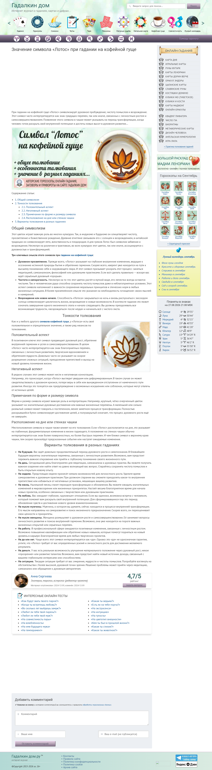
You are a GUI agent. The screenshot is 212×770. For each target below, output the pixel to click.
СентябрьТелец (178, 193)
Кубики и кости (175, 101)
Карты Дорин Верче (176, 76)
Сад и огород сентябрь (174, 285)
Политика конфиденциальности (82, 761)
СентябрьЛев (178, 208)
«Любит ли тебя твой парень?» (38, 612)
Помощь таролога (188, 38)
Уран (164, 338)
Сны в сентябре (170, 289)
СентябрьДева (192, 208)
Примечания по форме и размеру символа (49, 214)
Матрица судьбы (123, 31)
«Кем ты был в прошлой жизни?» (110, 622)
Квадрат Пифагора (176, 116)
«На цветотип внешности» (106, 619)
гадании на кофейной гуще (77, 255)
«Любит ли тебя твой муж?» (37, 615)
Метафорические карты (179, 128)
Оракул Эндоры (174, 80)
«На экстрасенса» (101, 608)
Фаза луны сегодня (172, 262)
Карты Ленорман (175, 72)
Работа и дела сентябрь (175, 278)
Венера (166, 323)
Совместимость (175, 31)
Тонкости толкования (28, 203)
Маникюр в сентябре (173, 274)
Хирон (165, 350)
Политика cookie (73, 764)
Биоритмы (171, 124)
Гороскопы (37, 31)
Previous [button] (9, 21)
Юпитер (166, 330)
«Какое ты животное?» (104, 630)
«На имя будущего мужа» (35, 626)
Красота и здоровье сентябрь (178, 266)
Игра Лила (171, 141)
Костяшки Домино (176, 93)
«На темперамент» (31, 630)
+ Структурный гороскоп (178, 243)
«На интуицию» (100, 612)
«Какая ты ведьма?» (102, 601)
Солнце (166, 311)
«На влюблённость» (32, 622)
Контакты (68, 756)
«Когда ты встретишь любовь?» (39, 604)
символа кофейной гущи (54, 321)
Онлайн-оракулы (175, 109)
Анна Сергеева (41, 576)
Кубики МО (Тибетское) (179, 97)
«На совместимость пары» (36, 619)
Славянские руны (175, 88)
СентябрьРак (165, 208)
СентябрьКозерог (165, 237)
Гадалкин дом (31, 5)
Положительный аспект (37, 207)
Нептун (166, 342)
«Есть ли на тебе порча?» (105, 604)
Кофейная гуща (158, 31)
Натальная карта (141, 31)
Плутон (166, 346)
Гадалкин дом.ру (26, 756)
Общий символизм (27, 199)
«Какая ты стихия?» (102, 626)
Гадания (20, 31)
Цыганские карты (175, 84)
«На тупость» (98, 615)
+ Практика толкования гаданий (178, 146)
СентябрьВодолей (178, 237)
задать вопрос (134, 585)
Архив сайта (70, 767)
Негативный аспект (35, 210)
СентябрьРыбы (192, 237)
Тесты (72, 31)
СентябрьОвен (165, 193)
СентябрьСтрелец (192, 222)
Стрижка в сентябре (173, 270)
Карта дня (171, 59)
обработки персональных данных (97, 704)
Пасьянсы (106, 31)
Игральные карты (175, 64)
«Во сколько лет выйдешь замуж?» (41, 608)
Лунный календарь (193, 31)
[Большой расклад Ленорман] (179, 162)
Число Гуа (171, 120)
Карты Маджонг (174, 105)
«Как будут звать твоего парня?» (40, 601)
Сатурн (166, 334)
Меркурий (167, 319)
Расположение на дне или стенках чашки (48, 218)
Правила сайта (71, 758)
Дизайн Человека (175, 132)
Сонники (54, 31)
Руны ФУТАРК (173, 68)
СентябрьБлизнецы (192, 193)
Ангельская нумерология (180, 136)
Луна (165, 315)
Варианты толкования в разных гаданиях (40, 221)
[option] (20, 26)
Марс (165, 327)
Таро (89, 31)
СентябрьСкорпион (179, 222)
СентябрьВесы (165, 222)
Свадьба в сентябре (173, 281)
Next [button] (203, 21)
